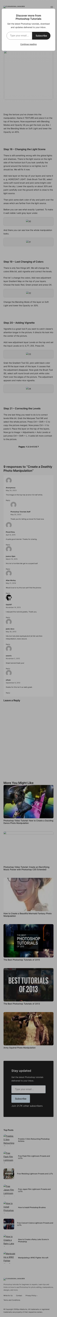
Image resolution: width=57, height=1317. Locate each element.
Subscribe (41, 35)
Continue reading (28, 44)
